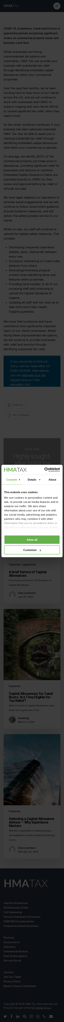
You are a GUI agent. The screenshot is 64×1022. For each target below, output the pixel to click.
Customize (30, 549)
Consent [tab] (11, 479)
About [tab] (52, 479)
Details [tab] (32, 479)
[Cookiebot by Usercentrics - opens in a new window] (45, 470)
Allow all (32, 539)
